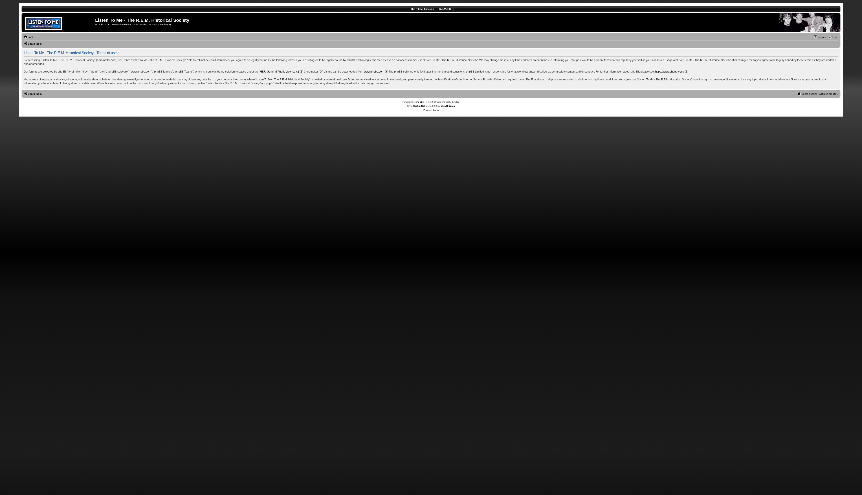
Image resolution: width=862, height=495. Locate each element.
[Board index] (59, 22)
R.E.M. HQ (445, 9)
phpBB (419, 102)
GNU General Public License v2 (279, 71)
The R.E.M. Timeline (422, 9)
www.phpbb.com (374, 71)
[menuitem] (28, 37)
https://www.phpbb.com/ (669, 71)
